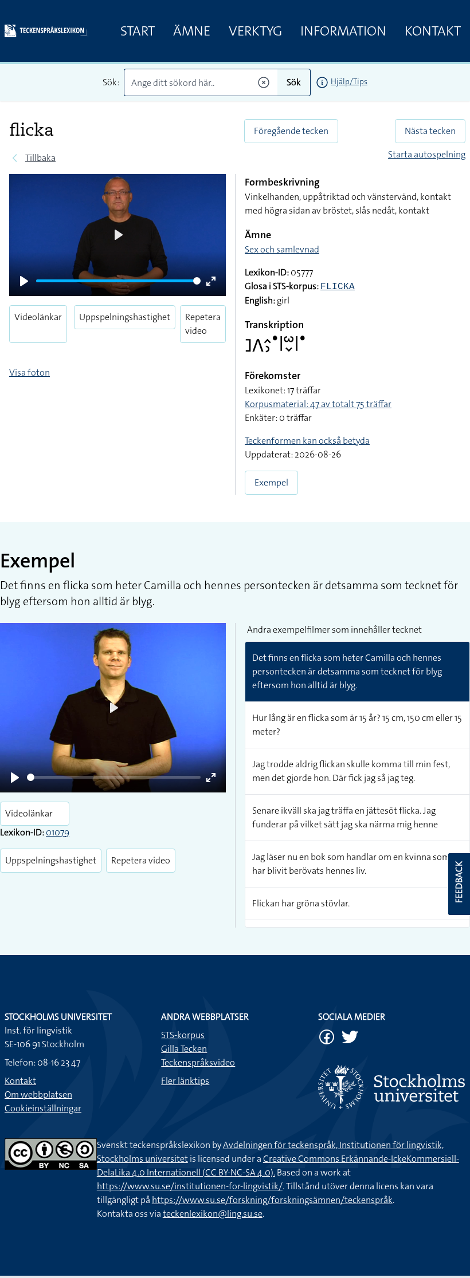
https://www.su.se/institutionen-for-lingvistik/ (190, 1186)
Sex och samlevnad (282, 249)
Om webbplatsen (38, 1094)
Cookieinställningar (43, 1108)
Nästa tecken (430, 131)
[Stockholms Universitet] (391, 1087)
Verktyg (255, 31)
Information (343, 31)
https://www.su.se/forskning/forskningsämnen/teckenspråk (272, 1200)
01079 (57, 832)
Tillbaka (40, 158)
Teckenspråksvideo (198, 1062)
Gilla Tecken (184, 1049)
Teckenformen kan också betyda (307, 441)
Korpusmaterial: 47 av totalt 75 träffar (318, 404)
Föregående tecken (291, 131)
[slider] (118, 280)
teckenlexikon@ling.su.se (213, 1214)
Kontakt (433, 31)
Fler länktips (185, 1081)
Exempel (271, 482)
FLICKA (337, 287)
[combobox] (200, 82)
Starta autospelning (426, 154)
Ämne (191, 31)
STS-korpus (183, 1035)
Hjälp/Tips (349, 81)
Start (137, 31)
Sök (294, 82)
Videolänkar (38, 317)
